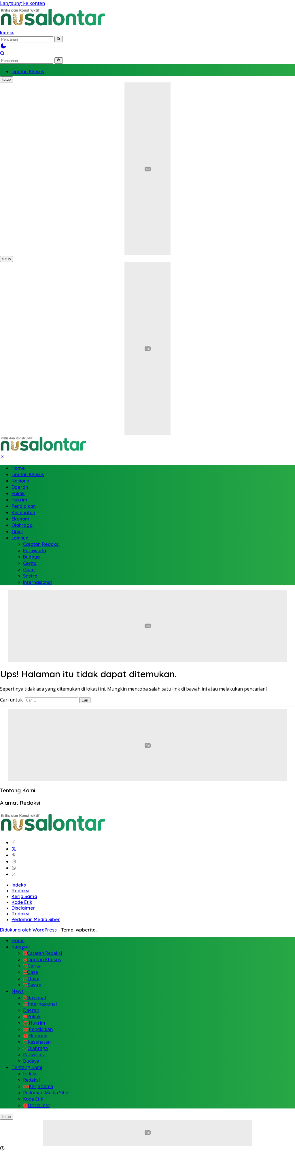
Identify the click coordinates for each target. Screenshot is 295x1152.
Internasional (37, 582)
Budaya (31, 557)
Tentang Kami (27, 1067)
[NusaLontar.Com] (52, 17)
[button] (58, 39)
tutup (6, 79)
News (18, 991)
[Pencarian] (2, 54)
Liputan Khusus (28, 474)
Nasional (21, 481)
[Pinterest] (14, 855)
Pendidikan (24, 506)
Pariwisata (34, 550)
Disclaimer (23, 908)
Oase (29, 569)
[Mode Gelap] (3, 47)
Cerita (30, 563)
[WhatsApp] (14, 868)
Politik (18, 493)
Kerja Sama (24, 896)
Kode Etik (22, 902)
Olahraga (22, 525)
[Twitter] (14, 849)
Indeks (7, 32)
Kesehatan (23, 512)
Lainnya (20, 538)
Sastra (30, 576)
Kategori (21, 947)
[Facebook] (14, 842)
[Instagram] (14, 861)
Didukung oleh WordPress (28, 930)
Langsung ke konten (22, 3)
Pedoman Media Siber (36, 919)
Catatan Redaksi (41, 544)
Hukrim (19, 500)
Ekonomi (21, 519)
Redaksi (20, 890)
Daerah (20, 487)
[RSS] (14, 874)
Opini (17, 531)
